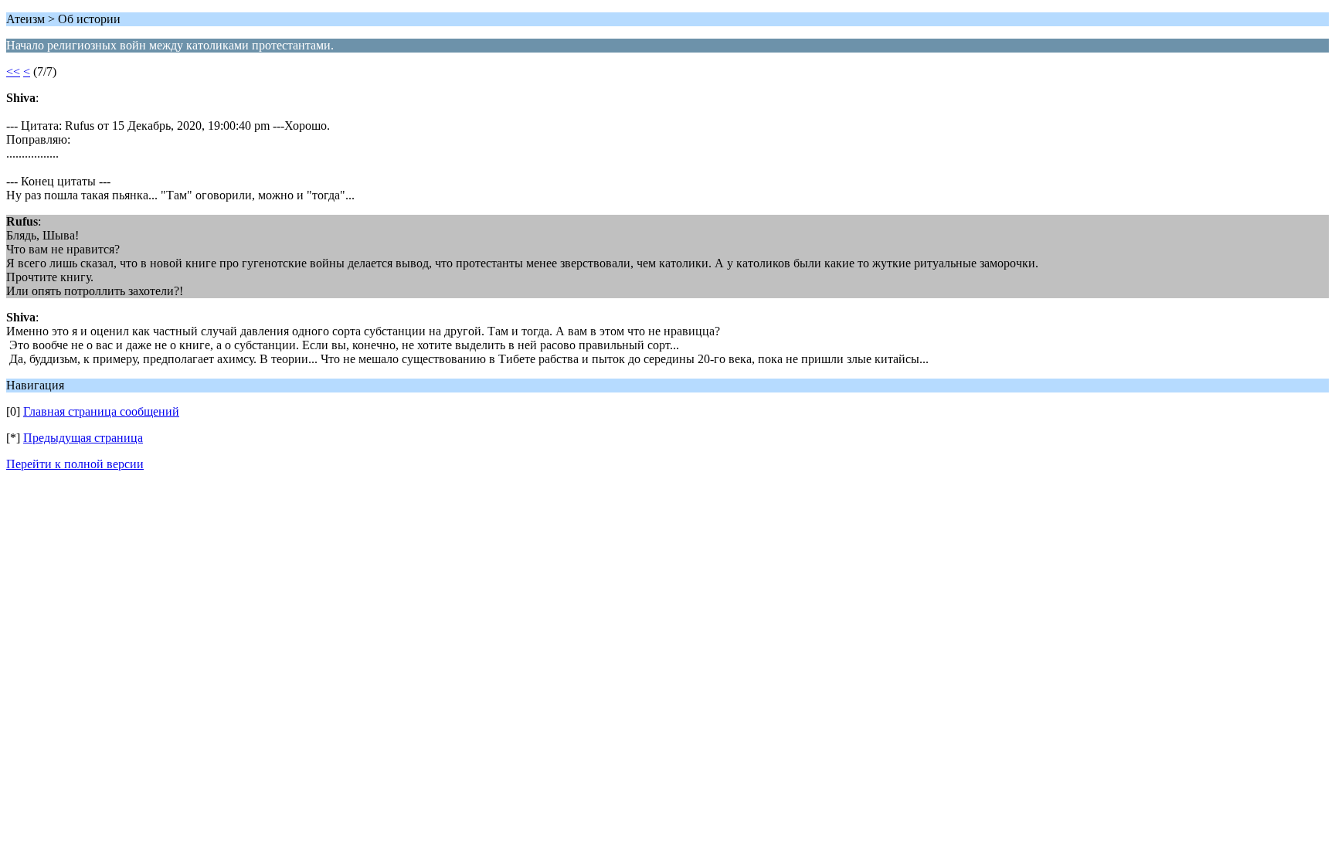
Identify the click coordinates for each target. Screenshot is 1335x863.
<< (13, 71)
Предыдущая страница (83, 437)
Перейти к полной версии (75, 464)
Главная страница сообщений (101, 411)
